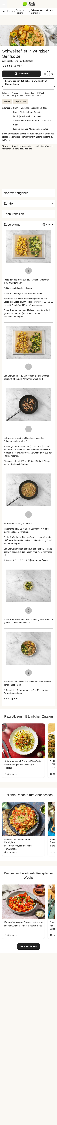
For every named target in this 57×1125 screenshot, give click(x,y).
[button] (28, 203)
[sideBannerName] (28, 169)
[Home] (3, 11)
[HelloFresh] (28, 4)
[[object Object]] (45, 73)
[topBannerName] (28, 20)
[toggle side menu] (3, 4)
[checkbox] (3, 66)
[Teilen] (52, 73)
